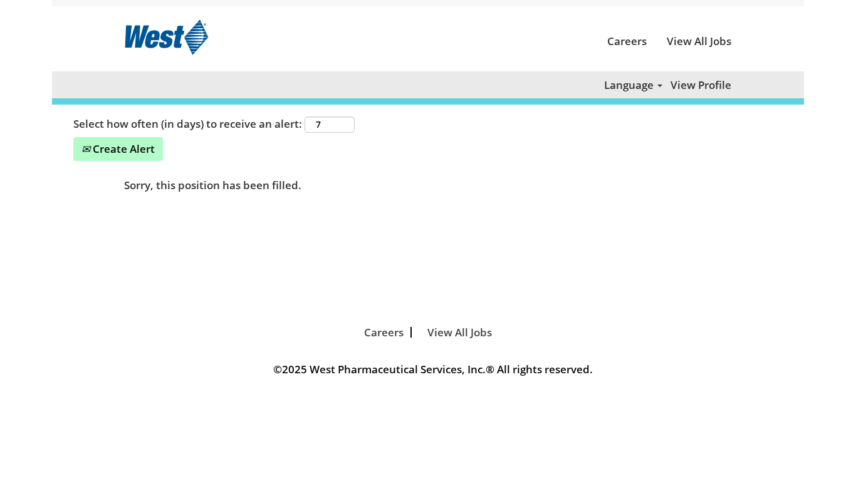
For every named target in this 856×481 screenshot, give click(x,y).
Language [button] (630, 85)
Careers (627, 41)
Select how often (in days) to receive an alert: (187, 123)
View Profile (701, 85)
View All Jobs (699, 41)
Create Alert (122, 149)
